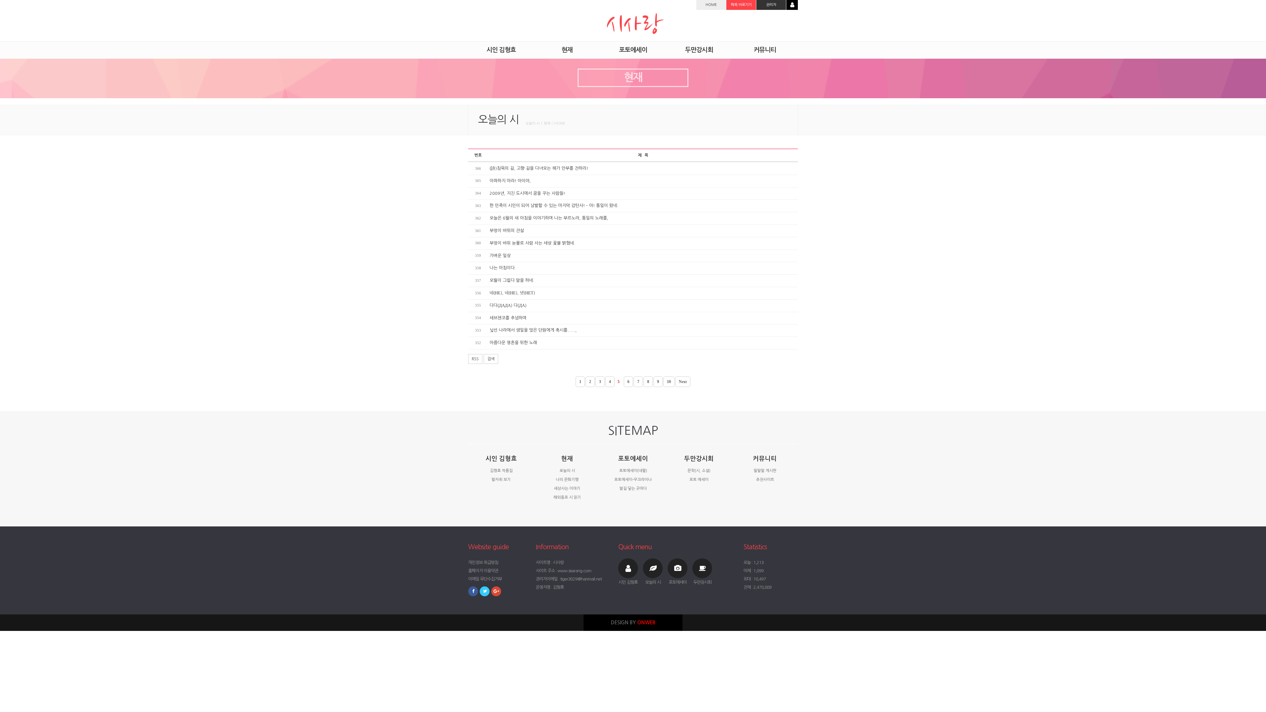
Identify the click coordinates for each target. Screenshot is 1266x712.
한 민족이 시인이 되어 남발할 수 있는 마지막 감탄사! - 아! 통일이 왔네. (554, 205)
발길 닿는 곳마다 (633, 488)
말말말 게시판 (765, 471)
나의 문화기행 (567, 480)
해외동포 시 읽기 (567, 497)
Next (683, 381)
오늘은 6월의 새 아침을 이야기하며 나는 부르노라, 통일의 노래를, (549, 218)
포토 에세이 (698, 480)
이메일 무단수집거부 (485, 579)
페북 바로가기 (741, 5)
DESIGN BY (633, 622)
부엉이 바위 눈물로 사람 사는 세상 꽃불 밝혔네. (532, 243)
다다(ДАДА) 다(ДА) (508, 305)
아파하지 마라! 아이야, (510, 181)
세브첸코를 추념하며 (508, 318)
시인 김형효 (501, 459)
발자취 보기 (501, 480)
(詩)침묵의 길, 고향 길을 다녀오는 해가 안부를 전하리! (539, 168)
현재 (567, 459)
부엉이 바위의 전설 (507, 230)
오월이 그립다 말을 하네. (512, 280)
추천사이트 (765, 480)
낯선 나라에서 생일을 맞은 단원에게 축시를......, (533, 330)
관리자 (771, 5)
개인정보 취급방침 (483, 562)
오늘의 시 (567, 471)
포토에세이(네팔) (633, 471)
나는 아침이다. (503, 268)
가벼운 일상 (500, 255)
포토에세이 (633, 459)
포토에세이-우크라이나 (633, 480)
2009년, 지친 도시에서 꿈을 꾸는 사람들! (527, 193)
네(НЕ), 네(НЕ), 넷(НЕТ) (512, 293)
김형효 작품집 (501, 471)
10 (669, 381)
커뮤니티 (765, 459)
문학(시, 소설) (698, 471)
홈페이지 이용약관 (483, 571)
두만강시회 (699, 459)
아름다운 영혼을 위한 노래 (513, 343)
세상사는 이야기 (567, 488)
